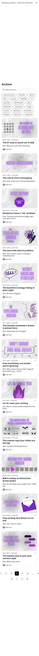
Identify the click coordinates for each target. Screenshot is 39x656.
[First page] (12, 579)
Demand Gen (19, 107)
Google (29, 107)
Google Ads (28, 114)
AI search (6, 111)
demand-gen (28, 111)
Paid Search (17, 114)
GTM (4, 99)
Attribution (6, 114)
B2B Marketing (18, 103)
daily (28, 103)
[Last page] (27, 579)
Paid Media (23, 99)
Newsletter (22, 95)
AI (31, 99)
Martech (31, 95)
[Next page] (22, 579)
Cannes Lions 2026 (8, 95)
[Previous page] (17, 579)
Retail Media (7, 107)
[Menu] (36, 3)
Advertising (16, 111)
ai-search (13, 99)
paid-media (6, 103)
